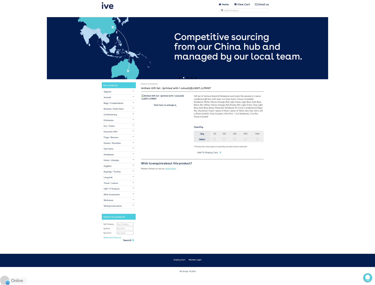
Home (225, 4)
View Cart (243, 4)
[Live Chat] (13, 280)
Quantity (198, 127)
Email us (263, 4)
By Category (109, 224)
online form (170, 168)
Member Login (195, 259)
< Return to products (149, 84)
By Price (107, 228)
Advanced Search (112, 237)
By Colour (108, 233)
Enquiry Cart (179, 259)
